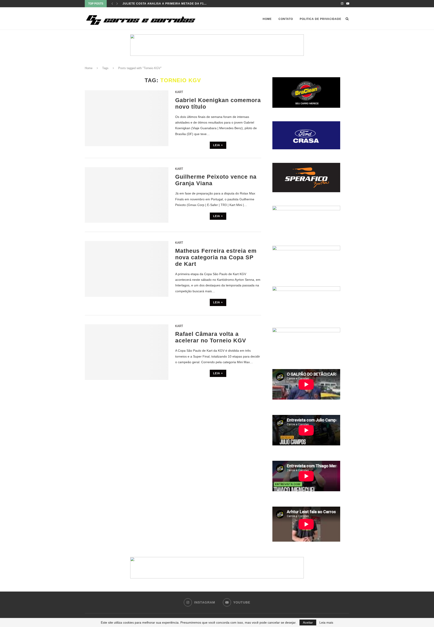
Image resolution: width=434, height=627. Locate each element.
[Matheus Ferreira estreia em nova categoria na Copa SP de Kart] (126, 269)
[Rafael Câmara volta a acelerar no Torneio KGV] (126, 352)
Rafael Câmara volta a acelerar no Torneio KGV (210, 337)
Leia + (218, 145)
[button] (217, 45)
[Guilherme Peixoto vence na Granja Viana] (126, 195)
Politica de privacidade (320, 19)
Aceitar (308, 622)
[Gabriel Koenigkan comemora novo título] (126, 118)
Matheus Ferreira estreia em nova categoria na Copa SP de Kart (216, 257)
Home (267, 19)
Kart (179, 92)
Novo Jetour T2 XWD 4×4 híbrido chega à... (159, 3)
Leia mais (326, 622)
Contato (285, 19)
